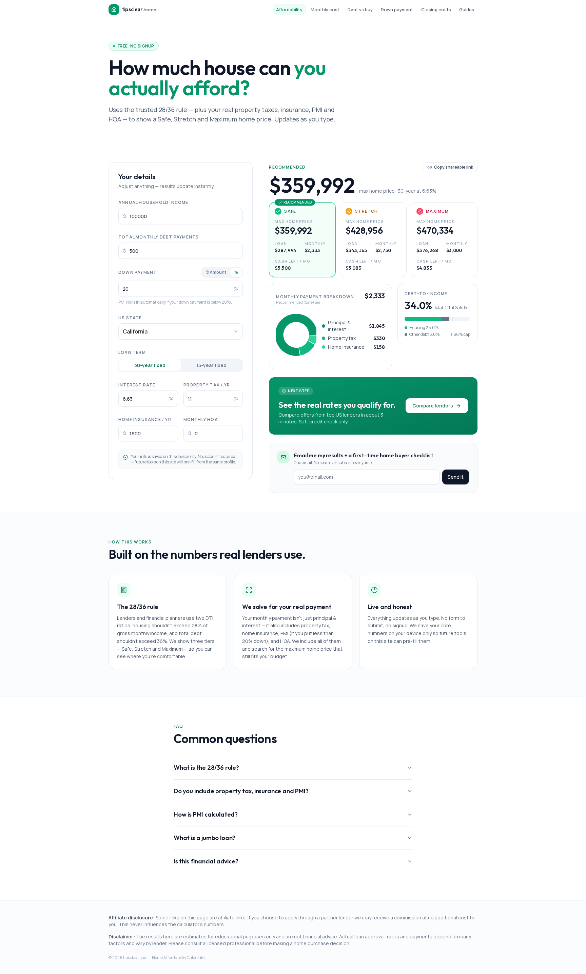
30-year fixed (149, 365)
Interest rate (137, 385)
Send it (456, 477)
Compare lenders (432, 405)
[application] (296, 335)
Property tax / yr (206, 385)
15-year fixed (211, 365)
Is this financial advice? (206, 861)
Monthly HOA (200, 419)
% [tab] (236, 272)
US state (130, 318)
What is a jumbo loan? (204, 838)
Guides (466, 9)
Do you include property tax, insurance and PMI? (241, 791)
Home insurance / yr (144, 419)
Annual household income (153, 202)
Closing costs (436, 9)
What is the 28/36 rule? (206, 767)
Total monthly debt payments (158, 237)
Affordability (289, 9)
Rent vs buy (360, 9)
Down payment (397, 9)
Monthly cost (325, 9)
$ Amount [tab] (216, 272)
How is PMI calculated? (206, 814)
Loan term (132, 352)
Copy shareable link (453, 167)
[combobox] (180, 331)
